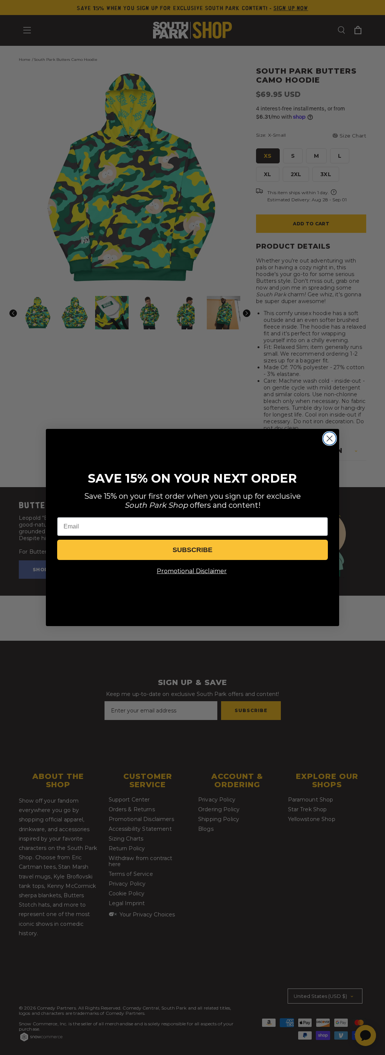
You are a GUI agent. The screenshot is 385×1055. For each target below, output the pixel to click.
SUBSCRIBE (192, 550)
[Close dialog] (329, 438)
